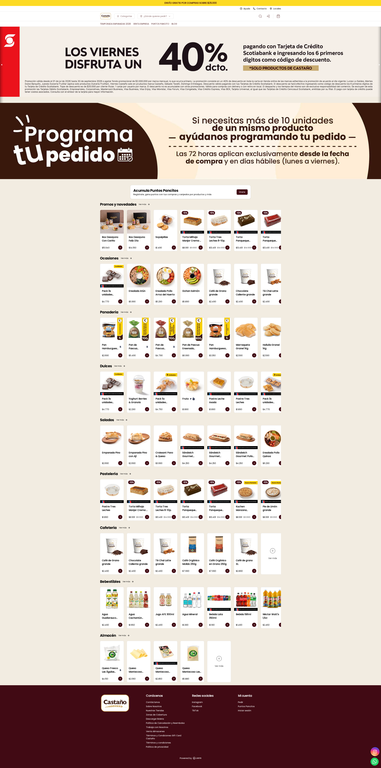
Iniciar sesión (244, 710)
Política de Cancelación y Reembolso (165, 723)
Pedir (240, 702)
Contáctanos (153, 702)
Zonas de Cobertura (156, 714)
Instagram (197, 702)
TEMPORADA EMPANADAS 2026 (115, 23)
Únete (242, 192)
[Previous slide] (2, 65)
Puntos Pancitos (246, 706)
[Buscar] (260, 16)
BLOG (174, 23)
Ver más (142, 204)
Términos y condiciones (158, 742)
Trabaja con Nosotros (157, 727)
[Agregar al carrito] (120, 247)
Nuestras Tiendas (155, 710)
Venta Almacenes (155, 731)
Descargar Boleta (155, 718)
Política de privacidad (157, 746)
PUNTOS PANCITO (160, 23)
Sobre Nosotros (154, 706)
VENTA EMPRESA (141, 23)
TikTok (195, 710)
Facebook (197, 706)
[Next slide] (379, 65)
